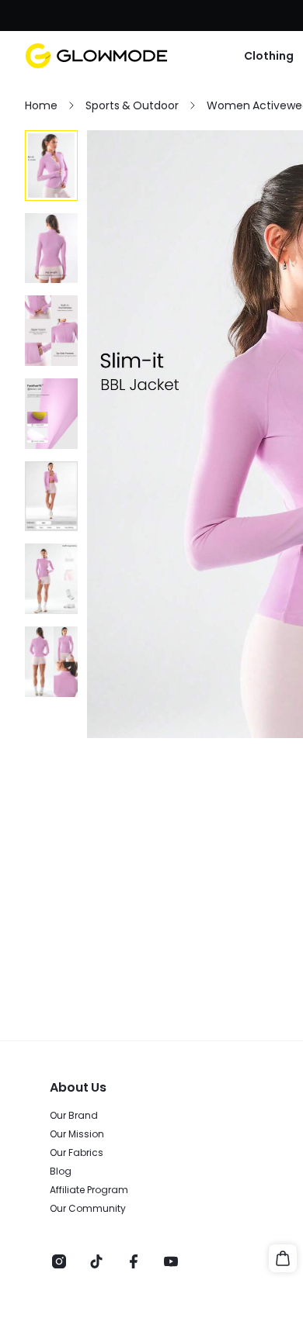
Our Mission (77, 1134)
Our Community (88, 1208)
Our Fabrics (76, 1152)
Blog (60, 1171)
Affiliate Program (89, 1190)
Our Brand (74, 1115)
